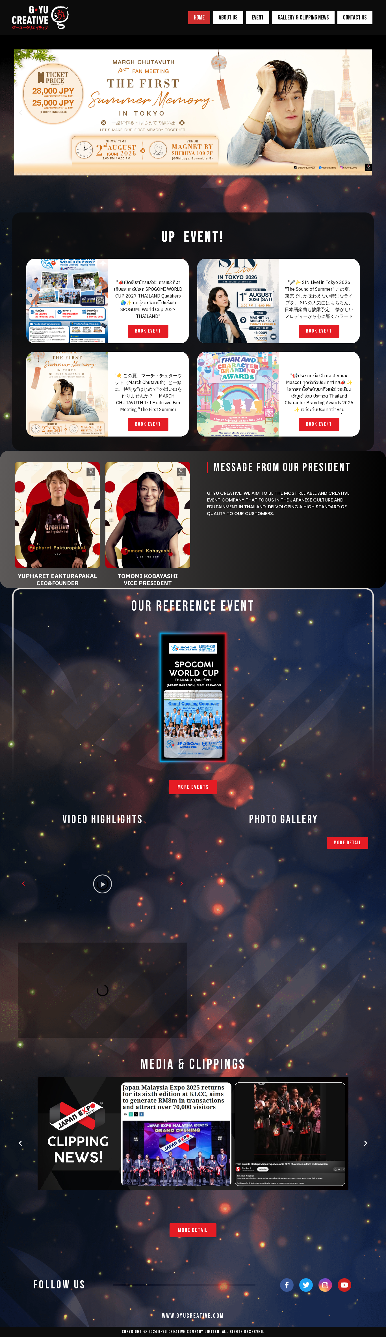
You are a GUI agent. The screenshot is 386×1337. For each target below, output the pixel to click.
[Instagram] (325, 1285)
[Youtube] (344, 1285)
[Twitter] (306, 1285)
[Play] (102, 884)
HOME (199, 17)
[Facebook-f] (287, 1285)
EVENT (258, 17)
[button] (20, 112)
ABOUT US (228, 17)
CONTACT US (355, 17)
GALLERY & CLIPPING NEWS (303, 17)
